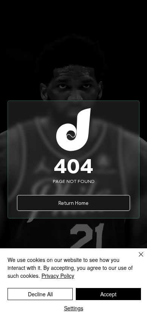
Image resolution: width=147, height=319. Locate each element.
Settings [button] (73, 308)
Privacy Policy (57, 275)
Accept (108, 294)
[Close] (136, 259)
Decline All (40, 294)
